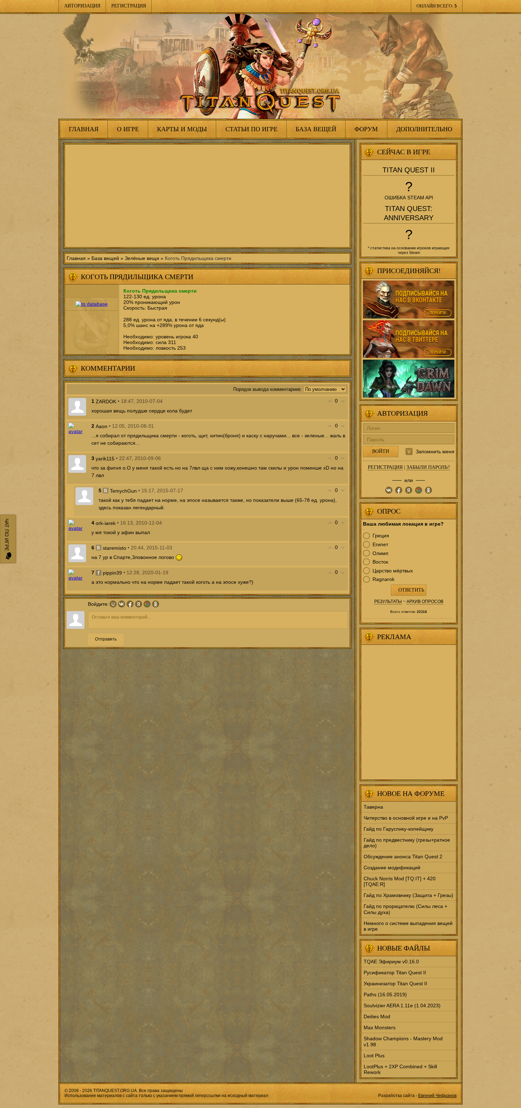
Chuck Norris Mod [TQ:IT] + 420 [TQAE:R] (400, 881)
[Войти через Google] (147, 604)
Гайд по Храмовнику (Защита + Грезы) (408, 895)
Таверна (373, 807)
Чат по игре (7, 535)
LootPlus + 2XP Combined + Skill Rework (400, 1069)
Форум (366, 129)
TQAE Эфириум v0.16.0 (391, 961)
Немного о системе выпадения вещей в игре (408, 926)
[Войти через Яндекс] (138, 604)
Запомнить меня (435, 451)
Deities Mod (377, 1016)
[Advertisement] (207, 195)
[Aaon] (77, 428)
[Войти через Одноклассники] (155, 604)
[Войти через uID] (113, 604)
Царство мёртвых (392, 571)
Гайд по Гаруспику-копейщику (398, 829)
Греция (380, 535)
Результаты (388, 601)
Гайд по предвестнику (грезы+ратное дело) (407, 842)
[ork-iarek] (77, 525)
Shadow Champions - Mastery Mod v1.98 (403, 1041)
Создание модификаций (392, 867)
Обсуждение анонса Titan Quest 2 (403, 856)
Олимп (380, 553)
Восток (380, 562)
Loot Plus (374, 1055)
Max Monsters (380, 1027)
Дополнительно (424, 129)
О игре (128, 129)
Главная (84, 129)
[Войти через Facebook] (130, 604)
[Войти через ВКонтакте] (121, 604)
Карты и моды (182, 129)
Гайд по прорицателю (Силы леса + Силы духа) (405, 909)
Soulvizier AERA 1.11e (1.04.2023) (402, 1005)
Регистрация (128, 6)
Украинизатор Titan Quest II (395, 983)
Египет (380, 544)
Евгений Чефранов (437, 1095)
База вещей (316, 129)
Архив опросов (425, 601)
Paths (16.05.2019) (385, 994)
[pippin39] (77, 574)
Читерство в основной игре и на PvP (406, 818)
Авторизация (82, 6)
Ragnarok (383, 579)
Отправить (106, 639)
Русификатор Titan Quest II (395, 972)
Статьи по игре (251, 129)
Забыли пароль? (428, 467)
